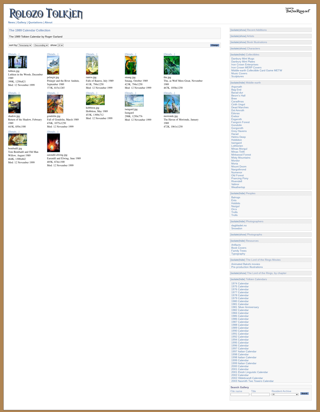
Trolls (234, 212)
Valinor (235, 184)
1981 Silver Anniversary (245, 307)
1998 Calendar (240, 354)
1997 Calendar (240, 348)
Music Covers (239, 73)
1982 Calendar (240, 310)
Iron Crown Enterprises (244, 64)
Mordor (235, 160)
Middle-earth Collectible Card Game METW (256, 70)
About (48, 22)
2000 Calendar (240, 366)
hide (241, 54)
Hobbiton (236, 139)
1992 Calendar (240, 336)
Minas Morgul (239, 148)
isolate (235, 29)
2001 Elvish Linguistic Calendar (249, 372)
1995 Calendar (240, 342)
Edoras (235, 113)
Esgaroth (236, 119)
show (242, 29)
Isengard (236, 142)
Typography (238, 253)
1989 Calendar (240, 327)
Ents (233, 200)
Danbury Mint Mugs (242, 58)
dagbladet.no (239, 225)
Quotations (35, 22)
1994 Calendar (240, 339)
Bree (234, 98)
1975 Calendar (240, 286)
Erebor (235, 116)
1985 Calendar (240, 315)
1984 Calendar (240, 312)
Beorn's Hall (238, 95)
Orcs (234, 209)
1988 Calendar (240, 324)
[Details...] (13, 54)
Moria (234, 163)
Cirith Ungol (238, 104)
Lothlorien (237, 145)
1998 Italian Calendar (243, 357)
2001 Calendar (240, 369)
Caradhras (237, 101)
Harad (235, 133)
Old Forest (237, 175)
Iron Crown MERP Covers (246, 67)
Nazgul (235, 206)
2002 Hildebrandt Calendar (247, 378)
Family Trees (238, 250)
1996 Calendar (240, 345)
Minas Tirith (238, 151)
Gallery (21, 22)
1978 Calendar (240, 295)
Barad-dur (237, 92)
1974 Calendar (240, 283)
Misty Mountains (240, 157)
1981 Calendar (240, 304)
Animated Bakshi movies (245, 264)
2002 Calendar (240, 375)
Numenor (236, 172)
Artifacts (236, 244)
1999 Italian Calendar (243, 363)
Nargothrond (238, 169)
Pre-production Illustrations (247, 266)
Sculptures (237, 76)
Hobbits (235, 203)
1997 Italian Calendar (243, 351)
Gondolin (236, 125)
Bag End (236, 89)
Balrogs (235, 197)
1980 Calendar (240, 301)
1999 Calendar (240, 360)
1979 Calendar (240, 298)
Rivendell (236, 181)
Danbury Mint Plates (243, 61)
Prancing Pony (239, 178)
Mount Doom (238, 166)
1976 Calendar (240, 289)
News (11, 22)
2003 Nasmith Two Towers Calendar (252, 380)
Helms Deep (238, 136)
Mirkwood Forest (241, 154)
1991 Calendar (240, 333)
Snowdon (236, 228)
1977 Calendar (240, 292)
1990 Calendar (240, 330)
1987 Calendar (240, 321)
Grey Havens (239, 131)
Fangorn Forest (240, 122)
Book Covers (238, 247)
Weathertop (238, 187)
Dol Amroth (237, 110)
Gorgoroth (237, 128)
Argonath (236, 86)
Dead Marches (240, 107)
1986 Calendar (240, 318)
